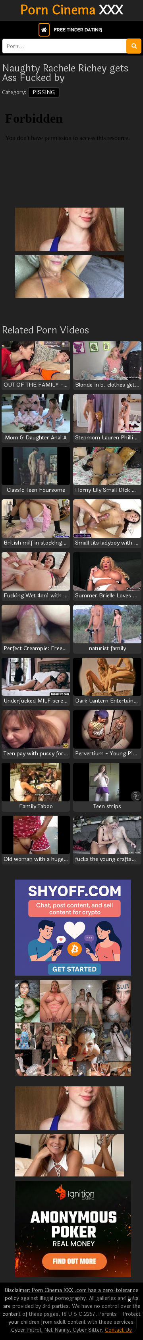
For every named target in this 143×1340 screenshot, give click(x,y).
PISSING (44, 92)
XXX (71, 10)
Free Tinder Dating (78, 29)
